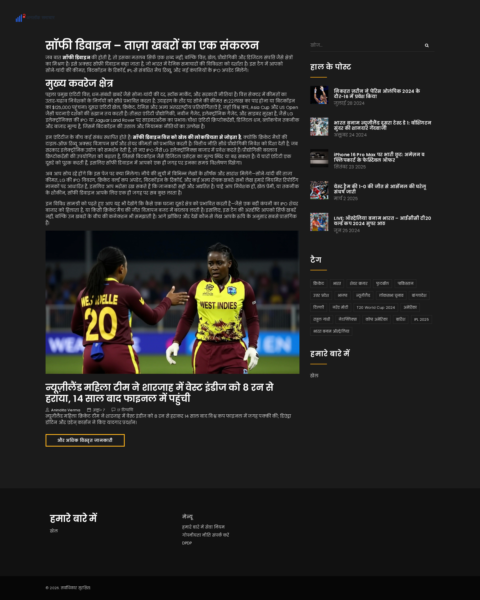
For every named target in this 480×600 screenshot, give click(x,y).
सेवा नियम (215, 527)
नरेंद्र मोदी (340, 307)
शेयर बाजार (359, 283)
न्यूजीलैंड (363, 295)
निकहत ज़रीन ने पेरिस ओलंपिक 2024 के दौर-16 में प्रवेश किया (377, 94)
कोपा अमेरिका (377, 319)
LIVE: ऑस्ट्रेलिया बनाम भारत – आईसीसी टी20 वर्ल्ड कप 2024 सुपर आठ (382, 221)
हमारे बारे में (193, 527)
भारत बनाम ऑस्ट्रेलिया (331, 331)
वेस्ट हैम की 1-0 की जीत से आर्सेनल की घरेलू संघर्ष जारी (380, 189)
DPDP (187, 543)
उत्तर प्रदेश (321, 295)
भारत (337, 283)
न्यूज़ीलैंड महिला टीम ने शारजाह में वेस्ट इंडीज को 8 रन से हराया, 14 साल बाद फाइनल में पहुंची (160, 393)
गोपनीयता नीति (196, 535)
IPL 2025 (421, 319)
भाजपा (343, 295)
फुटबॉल (382, 283)
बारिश (400, 319)
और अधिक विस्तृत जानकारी (85, 440)
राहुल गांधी (321, 319)
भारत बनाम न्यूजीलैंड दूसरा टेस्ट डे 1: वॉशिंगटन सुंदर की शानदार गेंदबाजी (382, 125)
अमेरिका (410, 307)
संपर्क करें (220, 535)
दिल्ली (318, 307)
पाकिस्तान (405, 283)
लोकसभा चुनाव (391, 295)
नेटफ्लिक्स (348, 319)
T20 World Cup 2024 (376, 307)
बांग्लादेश (419, 295)
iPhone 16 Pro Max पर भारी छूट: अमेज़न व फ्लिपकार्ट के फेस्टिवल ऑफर (379, 157)
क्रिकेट (318, 283)
